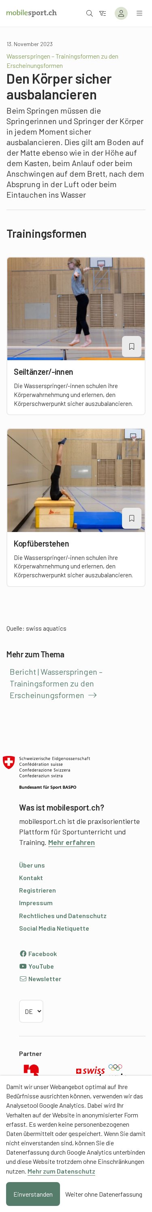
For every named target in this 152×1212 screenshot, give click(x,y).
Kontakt (31, 877)
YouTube (40, 966)
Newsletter (44, 978)
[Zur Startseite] (31, 13)
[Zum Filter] (102, 13)
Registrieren (37, 890)
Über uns (32, 865)
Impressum (36, 902)
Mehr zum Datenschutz (61, 1171)
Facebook (42, 953)
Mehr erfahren (71, 842)
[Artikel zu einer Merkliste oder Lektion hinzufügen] (131, 346)
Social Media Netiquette (54, 928)
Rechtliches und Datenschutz (63, 915)
